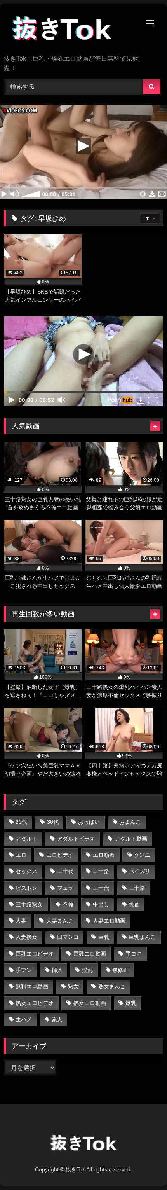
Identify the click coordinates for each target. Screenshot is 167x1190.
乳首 (134, 904)
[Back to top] (142, 1166)
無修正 (120, 970)
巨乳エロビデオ (35, 954)
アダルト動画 (131, 838)
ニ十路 (101, 871)
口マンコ (68, 937)
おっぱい (89, 822)
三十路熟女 (29, 904)
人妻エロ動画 (109, 920)
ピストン (26, 888)
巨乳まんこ (142, 937)
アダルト (26, 838)
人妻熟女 (26, 937)
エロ (21, 855)
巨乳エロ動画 (89, 954)
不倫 (68, 904)
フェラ (65, 888)
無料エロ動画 (32, 986)
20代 (21, 822)
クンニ (142, 855)
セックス (26, 871)
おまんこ (130, 822)
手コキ (133, 954)
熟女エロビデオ (35, 1003)
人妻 (21, 920)
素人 (57, 1019)
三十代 (101, 888)
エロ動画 (104, 855)
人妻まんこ (59, 920)
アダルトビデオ (76, 838)
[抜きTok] (68, 30)
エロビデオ (59, 855)
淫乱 (87, 970)
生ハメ (24, 1019)
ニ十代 (65, 871)
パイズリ (139, 871)
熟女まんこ (111, 986)
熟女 (73, 986)
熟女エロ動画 (89, 1003)
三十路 (137, 888)
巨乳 (103, 937)
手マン (24, 970)
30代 (53, 822)
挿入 (57, 970)
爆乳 (130, 1003)
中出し (101, 904)
